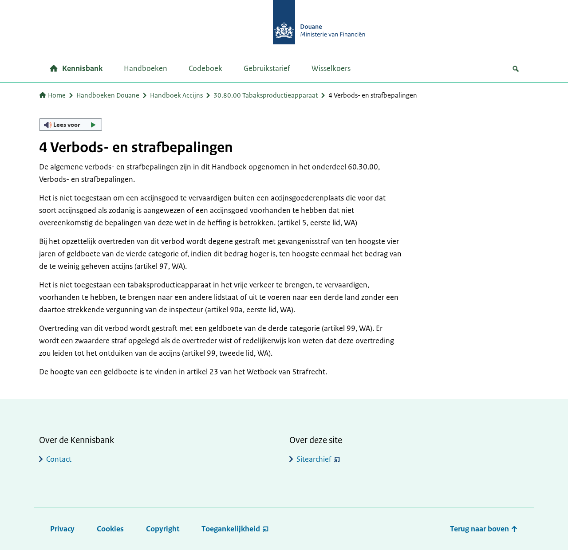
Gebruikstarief (267, 68)
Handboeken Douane (107, 95)
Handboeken (145, 68)
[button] (70, 124)
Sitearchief (313, 459)
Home (57, 95)
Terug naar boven (480, 529)
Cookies (110, 529)
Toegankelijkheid (230, 529)
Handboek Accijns (176, 95)
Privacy (62, 529)
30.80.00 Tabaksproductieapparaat (265, 95)
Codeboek (205, 68)
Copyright (162, 529)
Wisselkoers (331, 68)
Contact (58, 459)
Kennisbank (82, 68)
